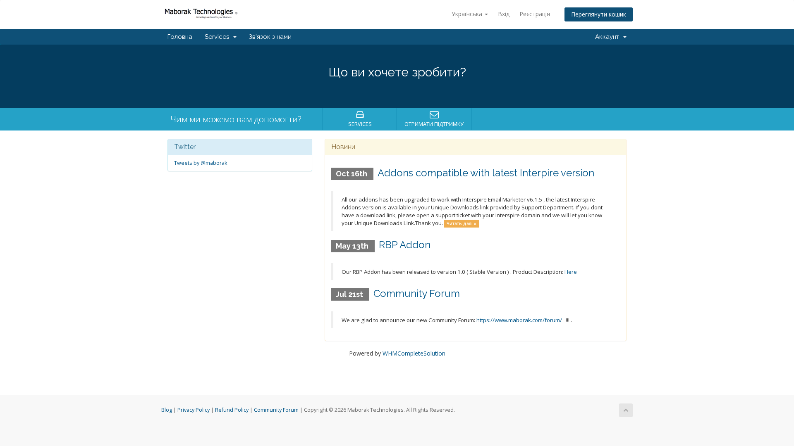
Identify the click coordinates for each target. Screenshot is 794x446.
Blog (166, 409)
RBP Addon (404, 245)
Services (218, 36)
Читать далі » (461, 223)
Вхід (503, 14)
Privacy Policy (193, 409)
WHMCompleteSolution (414, 353)
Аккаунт (608, 36)
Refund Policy (232, 409)
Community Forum (416, 293)
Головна (179, 36)
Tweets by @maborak (200, 162)
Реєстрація (534, 14)
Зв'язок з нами (270, 36)
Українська (468, 14)
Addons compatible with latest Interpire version (486, 173)
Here (570, 271)
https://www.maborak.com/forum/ (519, 320)
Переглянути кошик (598, 14)
